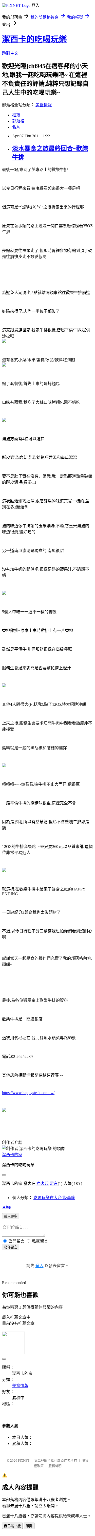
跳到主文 (10, 53)
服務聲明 (55, 1466)
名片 (16, 127)
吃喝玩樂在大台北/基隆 (54, 1198)
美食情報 (43, 105)
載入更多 (10, 1216)
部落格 (18, 121)
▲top (6, 1206)
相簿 (16, 115)
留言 (54, 1183)
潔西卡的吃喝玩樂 (34, 39)
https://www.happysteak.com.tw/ (28, 1093)
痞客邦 (42, 1183)
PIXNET (23, 1460)
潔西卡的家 (12, 1155)
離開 (29, 1526)
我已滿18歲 (12, 1526)
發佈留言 (10, 1247)
